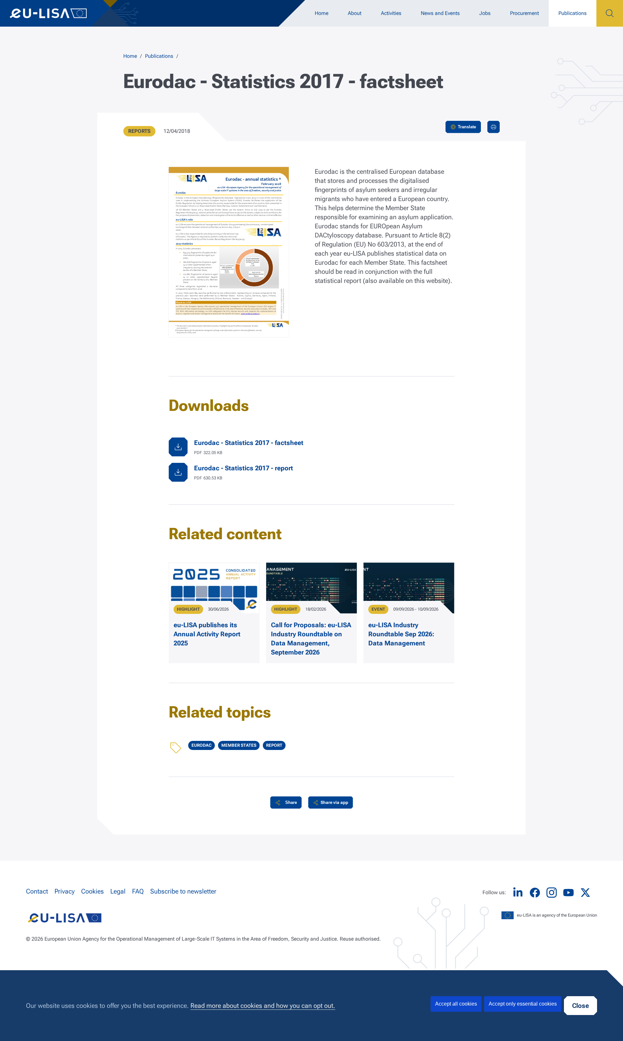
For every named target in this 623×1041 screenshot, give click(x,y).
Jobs (485, 13)
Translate (467, 126)
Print (493, 127)
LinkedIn (518, 893)
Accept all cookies (456, 1004)
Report (274, 745)
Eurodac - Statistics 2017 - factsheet (248, 443)
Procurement (524, 13)
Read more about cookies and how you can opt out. (262, 1005)
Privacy (65, 891)
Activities (391, 13)
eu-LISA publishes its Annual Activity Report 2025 (207, 634)
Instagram (551, 892)
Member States (238, 745)
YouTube (568, 893)
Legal (118, 891)
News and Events (440, 13)
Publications (572, 13)
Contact (37, 891)
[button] (286, 802)
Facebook (535, 893)
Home (321, 13)
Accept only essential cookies (523, 1004)
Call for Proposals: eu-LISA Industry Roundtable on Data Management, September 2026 (311, 638)
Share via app (334, 802)
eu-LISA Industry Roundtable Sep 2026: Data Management (401, 634)
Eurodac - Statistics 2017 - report (243, 468)
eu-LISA (55, 13)
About (354, 13)
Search (609, 13)
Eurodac (201, 745)
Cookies (92, 891)
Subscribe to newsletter (183, 891)
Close (580, 1005)
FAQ (138, 891)
